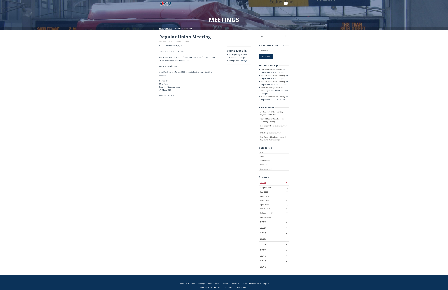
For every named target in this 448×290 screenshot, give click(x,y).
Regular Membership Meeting (273, 75)
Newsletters (265, 160)
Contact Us (235, 284)
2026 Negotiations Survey (270, 133)
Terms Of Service (241, 287)
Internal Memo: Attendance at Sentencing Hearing (272, 120)
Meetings (243, 60)
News (262, 156)
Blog (261, 152)
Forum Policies (227, 287)
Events (209, 284)
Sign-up (266, 284)
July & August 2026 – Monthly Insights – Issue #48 (271, 113)
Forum (244, 284)
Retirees (263, 165)
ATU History (190, 284)
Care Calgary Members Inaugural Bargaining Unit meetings (273, 138)
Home (181, 284)
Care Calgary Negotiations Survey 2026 (273, 127)
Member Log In (255, 284)
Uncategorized (265, 169)
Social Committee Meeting (271, 69)
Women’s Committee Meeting (273, 96)
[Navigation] (286, 3)
